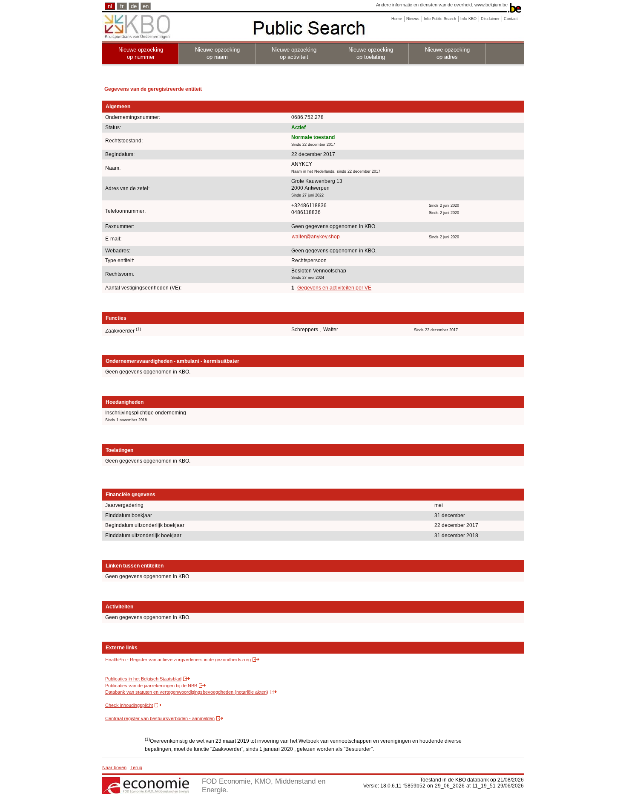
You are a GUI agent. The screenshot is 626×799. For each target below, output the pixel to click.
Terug (136, 767)
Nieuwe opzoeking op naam (217, 53)
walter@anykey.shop (316, 237)
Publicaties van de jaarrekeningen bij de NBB (151, 685)
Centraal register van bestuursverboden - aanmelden (160, 718)
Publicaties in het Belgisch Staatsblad (143, 678)
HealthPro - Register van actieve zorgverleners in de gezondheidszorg (178, 659)
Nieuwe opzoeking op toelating (370, 53)
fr (121, 6)
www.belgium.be (491, 4)
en (146, 6)
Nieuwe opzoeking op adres (447, 53)
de (134, 6)
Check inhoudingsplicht (129, 705)
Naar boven (114, 767)
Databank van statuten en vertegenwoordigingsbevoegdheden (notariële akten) (186, 692)
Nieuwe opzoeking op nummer (140, 53)
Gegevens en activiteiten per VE (334, 288)
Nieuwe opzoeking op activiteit (294, 53)
